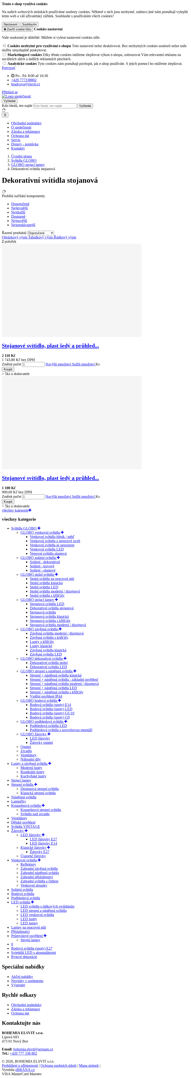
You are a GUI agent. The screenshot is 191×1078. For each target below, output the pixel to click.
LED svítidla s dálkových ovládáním (47, 906)
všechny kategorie (15, 510)
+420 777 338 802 (23, 1053)
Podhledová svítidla (25, 898)
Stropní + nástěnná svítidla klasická (56, 675)
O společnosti (21, 127)
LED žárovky (40, 738)
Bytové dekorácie (24, 957)
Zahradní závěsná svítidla (39, 869)
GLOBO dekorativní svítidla (42, 658)
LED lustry (28, 919)
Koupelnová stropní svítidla (40, 810)
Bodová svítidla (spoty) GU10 (52, 713)
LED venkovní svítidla (37, 915)
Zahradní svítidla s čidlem (39, 881)
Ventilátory (28, 755)
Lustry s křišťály (42, 642)
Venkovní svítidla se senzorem (52, 545)
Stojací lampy (21, 780)
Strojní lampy (30, 940)
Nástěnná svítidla (23, 797)
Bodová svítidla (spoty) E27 (31, 948)
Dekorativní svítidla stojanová (52, 608)
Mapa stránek (89, 1065)
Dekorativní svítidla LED (48, 667)
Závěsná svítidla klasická (48, 650)
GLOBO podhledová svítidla (42, 721)
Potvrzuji (8, 68)
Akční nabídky (22, 977)
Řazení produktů (14, 233)
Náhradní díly (30, 759)
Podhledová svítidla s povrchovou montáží (61, 730)
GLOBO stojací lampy (37, 600)
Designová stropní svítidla (39, 789)
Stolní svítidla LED (44, 587)
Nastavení (10, 24)
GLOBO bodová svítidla (39, 700)
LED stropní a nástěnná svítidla (43, 911)
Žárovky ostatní (41, 742)
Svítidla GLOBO (24, 528)
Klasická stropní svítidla (38, 793)
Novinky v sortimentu (27, 981)
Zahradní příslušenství (36, 877)
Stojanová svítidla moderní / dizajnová (58, 625)
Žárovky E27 (39, 852)
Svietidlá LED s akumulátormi (33, 953)
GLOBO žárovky (34, 734)
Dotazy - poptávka (24, 144)
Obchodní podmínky (26, 123)
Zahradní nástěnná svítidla (39, 873)
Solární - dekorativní (45, 562)
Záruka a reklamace (25, 131)
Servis (15, 140)
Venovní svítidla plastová (48, 553)
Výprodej (18, 985)
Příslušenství (20, 932)
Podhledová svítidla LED (48, 726)
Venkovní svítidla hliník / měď (52, 537)
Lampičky (18, 801)
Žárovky (18, 831)
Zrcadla (26, 751)
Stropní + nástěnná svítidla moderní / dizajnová (64, 684)
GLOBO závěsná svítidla (39, 629)
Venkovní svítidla (24, 860)
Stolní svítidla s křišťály (47, 595)
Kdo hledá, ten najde (17, 106)
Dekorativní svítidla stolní (49, 663)
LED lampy (29, 923)
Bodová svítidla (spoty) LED (51, 709)
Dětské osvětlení (23, 822)
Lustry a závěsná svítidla (29, 763)
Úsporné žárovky (33, 856)
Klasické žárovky (33, 848)
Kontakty (18, 148)
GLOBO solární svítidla (38, 558)
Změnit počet (11, 364)
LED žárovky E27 (43, 839)
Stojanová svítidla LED (47, 604)
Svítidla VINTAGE (25, 827)
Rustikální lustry (32, 772)
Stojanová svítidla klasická (49, 616)
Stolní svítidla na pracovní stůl (52, 579)
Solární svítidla (22, 890)
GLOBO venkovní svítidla (40, 532)
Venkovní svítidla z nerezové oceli (55, 541)
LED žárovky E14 (43, 843)
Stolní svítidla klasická (46, 583)
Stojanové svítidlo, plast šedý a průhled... (50, 346)
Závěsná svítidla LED (46, 654)
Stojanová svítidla (43, 612)
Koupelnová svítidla (26, 806)
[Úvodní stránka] (16, 96)
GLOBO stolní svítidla (37, 574)
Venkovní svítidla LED (47, 549)
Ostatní (25, 747)
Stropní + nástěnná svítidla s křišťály (56, 692)
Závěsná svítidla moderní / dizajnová (57, 633)
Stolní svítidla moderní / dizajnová (55, 591)
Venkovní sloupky (33, 885)
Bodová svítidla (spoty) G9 (50, 717)
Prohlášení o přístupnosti (20, 1065)
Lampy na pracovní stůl (28, 927)
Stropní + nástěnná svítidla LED (53, 688)
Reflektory (28, 864)
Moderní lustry (31, 768)
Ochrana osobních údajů (58, 1065)
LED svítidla (21, 902)
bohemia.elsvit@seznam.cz (33, 1049)
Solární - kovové (42, 566)
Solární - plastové (42, 570)
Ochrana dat (20, 136)
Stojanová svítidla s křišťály (50, 621)
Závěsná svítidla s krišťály (49, 637)
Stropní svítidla (22, 785)
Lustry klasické (41, 646)
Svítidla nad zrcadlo (35, 814)
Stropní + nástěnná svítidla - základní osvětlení (64, 679)
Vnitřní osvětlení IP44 (46, 696)
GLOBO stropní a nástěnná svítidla (46, 671)
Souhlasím (29, 24)
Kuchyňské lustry (33, 776)
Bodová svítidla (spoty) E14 (50, 705)
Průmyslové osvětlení (27, 936)
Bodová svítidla (22, 894)
